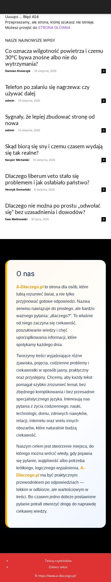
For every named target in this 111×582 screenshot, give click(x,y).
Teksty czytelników (58, 561)
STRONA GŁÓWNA (54, 27)
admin (9, 100)
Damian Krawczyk (17, 71)
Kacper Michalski (17, 160)
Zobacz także (58, 567)
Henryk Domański (17, 189)
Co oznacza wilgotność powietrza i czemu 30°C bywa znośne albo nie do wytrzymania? (54, 57)
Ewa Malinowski (16, 219)
